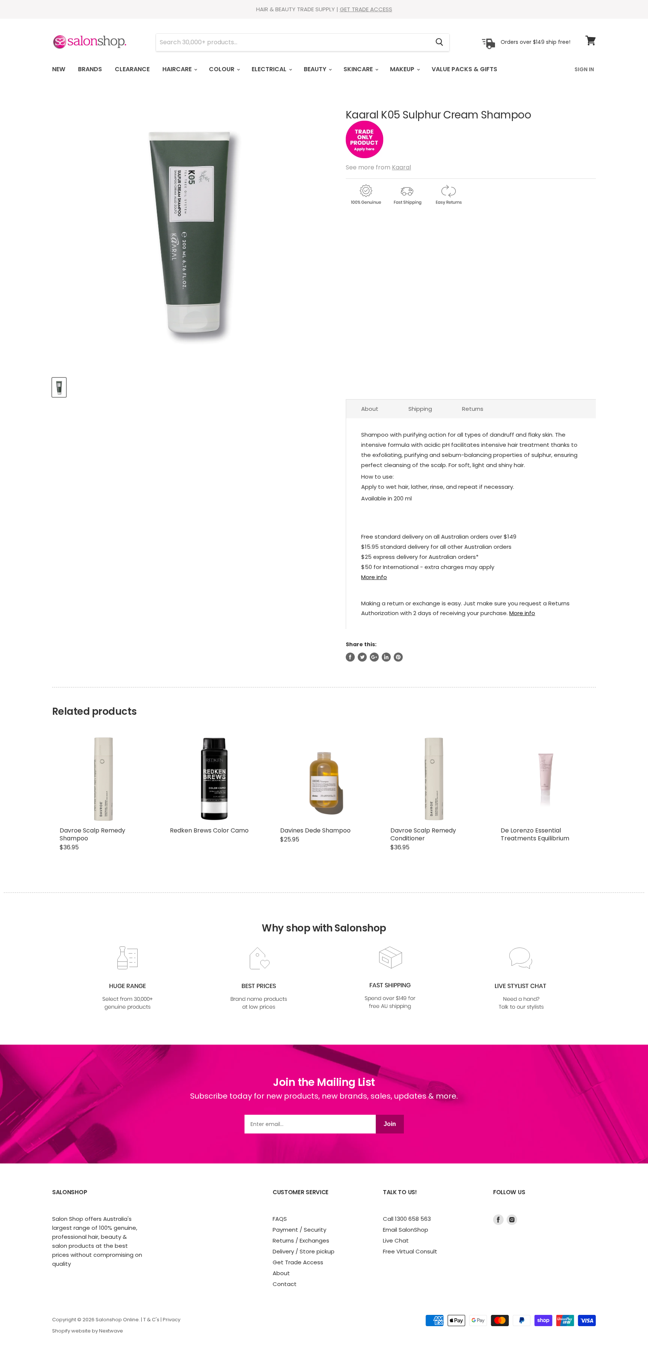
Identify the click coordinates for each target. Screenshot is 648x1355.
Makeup (403, 69)
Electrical (270, 69)
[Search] (439, 42)
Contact (285, 1284)
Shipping (420, 409)
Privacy (171, 1319)
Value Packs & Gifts (464, 69)
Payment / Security (299, 1230)
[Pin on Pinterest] (398, 657)
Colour (222, 69)
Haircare (177, 69)
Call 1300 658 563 (407, 1219)
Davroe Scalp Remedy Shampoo (92, 834)
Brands (90, 69)
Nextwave (111, 1330)
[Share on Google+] (374, 657)
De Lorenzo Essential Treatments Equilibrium (535, 834)
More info (374, 577)
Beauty (316, 69)
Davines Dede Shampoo (315, 830)
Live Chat (396, 1240)
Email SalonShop (405, 1230)
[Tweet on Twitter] (362, 657)
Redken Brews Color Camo (209, 830)
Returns (472, 409)
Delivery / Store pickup (303, 1251)
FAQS (280, 1219)
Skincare (359, 69)
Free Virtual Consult (410, 1251)
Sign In (584, 69)
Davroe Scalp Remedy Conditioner (423, 834)
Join (390, 1124)
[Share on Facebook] (350, 657)
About (369, 409)
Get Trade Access (298, 1262)
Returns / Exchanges (301, 1240)
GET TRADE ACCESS (366, 9)
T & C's (151, 1319)
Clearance (132, 69)
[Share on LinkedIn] (386, 657)
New (58, 69)
